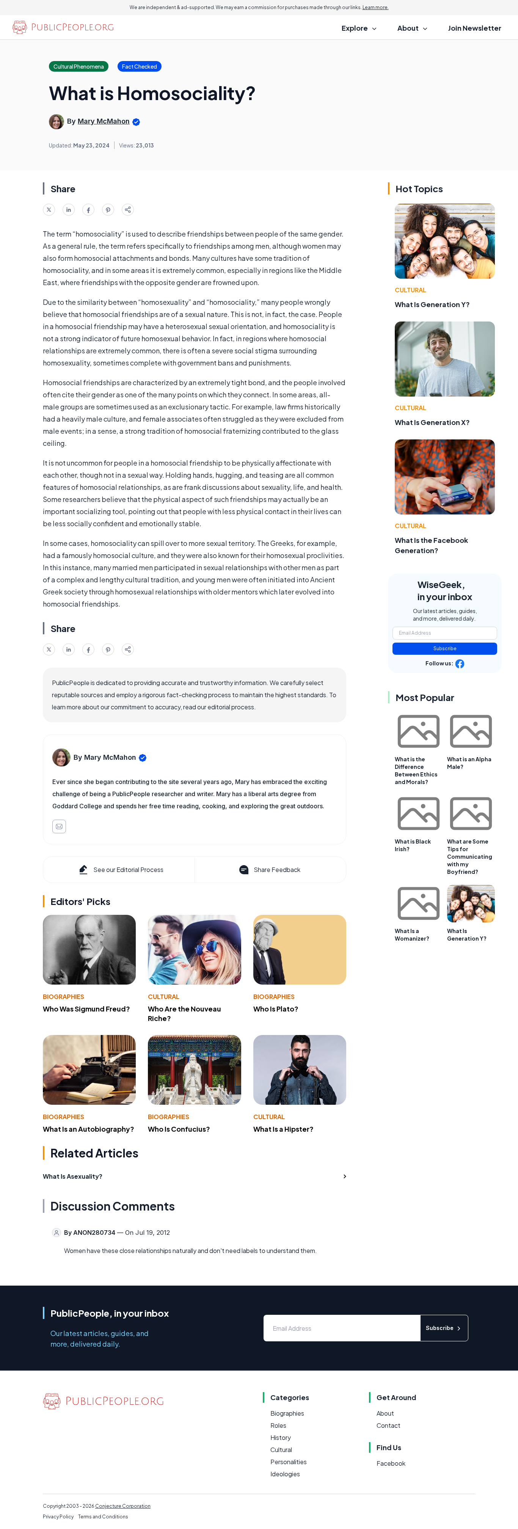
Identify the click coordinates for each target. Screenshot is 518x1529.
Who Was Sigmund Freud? (86, 1008)
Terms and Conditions (103, 1517)
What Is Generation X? (432, 422)
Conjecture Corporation (123, 1506)
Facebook (391, 1463)
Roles (278, 1425)
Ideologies (285, 1474)
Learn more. (376, 7)
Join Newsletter (474, 28)
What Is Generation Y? (432, 304)
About (385, 1413)
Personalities (288, 1462)
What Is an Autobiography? (88, 1128)
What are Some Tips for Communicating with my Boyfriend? (469, 856)
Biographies (63, 997)
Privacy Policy (58, 1517)
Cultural (163, 997)
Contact (388, 1425)
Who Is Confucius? (179, 1128)
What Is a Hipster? (283, 1128)
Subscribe (445, 648)
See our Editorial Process (128, 869)
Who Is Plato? (275, 1008)
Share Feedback (277, 869)
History (280, 1437)
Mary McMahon (104, 121)
